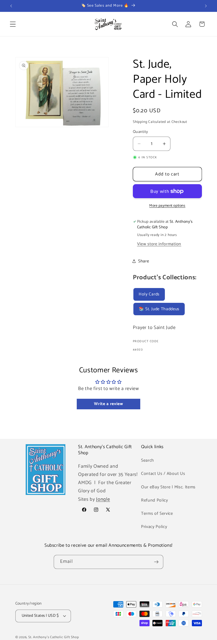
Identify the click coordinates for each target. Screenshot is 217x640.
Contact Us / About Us (163, 473)
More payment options (167, 205)
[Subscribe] (156, 562)
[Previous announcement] (11, 6)
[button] (13, 24)
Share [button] (143, 261)
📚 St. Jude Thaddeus (159, 309)
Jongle (103, 499)
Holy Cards (149, 294)
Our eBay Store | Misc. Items (168, 487)
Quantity (140, 132)
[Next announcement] (206, 6)
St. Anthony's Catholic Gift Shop (53, 637)
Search (147, 460)
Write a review (108, 403)
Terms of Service (157, 513)
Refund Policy (154, 500)
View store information (159, 244)
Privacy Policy (154, 526)
